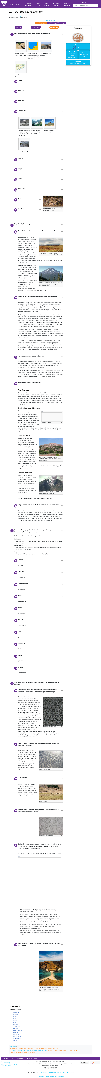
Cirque (15, 1016)
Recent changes (56, 4)
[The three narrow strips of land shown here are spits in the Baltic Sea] (33, 46)
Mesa (14, 1022)
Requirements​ (36, 27)
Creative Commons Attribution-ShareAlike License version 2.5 (56, 1072)
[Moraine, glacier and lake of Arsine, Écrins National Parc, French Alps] (24, 122)
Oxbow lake (16, 1026)
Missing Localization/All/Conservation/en (23, 1052)
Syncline (15, 1040)
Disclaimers (61, 1076)
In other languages (19, 1058)
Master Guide (38, 4)
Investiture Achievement (28, 4)
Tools (7, 1058)
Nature (78, 31)
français (63, 23)
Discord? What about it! (6, 1065)
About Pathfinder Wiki (51, 1076)
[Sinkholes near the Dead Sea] (46, 45)
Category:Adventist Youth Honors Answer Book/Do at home (29, 1050)
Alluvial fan (16, 1012)
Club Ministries (46, 4)
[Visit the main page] (4, 4)
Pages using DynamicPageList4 (48, 1048)
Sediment (15, 1028)
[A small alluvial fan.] (24, 144)
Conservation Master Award (78, 63)
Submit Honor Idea (66, 4)
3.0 (50, 1074)
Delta (14, 1018)
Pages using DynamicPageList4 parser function (24, 1048)
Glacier (15, 1020)
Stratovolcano (17, 1038)
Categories (13, 1046)
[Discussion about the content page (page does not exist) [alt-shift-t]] (83, 2)
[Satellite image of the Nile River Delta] (20, 45)
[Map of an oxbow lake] (20, 67)
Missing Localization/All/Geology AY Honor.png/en (63, 1050)
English (50, 23)
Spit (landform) (17, 1036)
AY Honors (18, 3)
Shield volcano (17, 1030)
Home (11, 4)
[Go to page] (96, 5)
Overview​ (18, 27)
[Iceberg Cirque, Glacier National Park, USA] (37, 122)
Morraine (15, 1024)
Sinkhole (15, 1032)
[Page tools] (86, 2)
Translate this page (50, 20)
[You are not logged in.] (89, 2)
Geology (19, 16)
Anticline (15, 1014)
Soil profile (16, 1034)
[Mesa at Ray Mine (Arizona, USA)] (49, 122)
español (56, 23)
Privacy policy (40, 1076)
